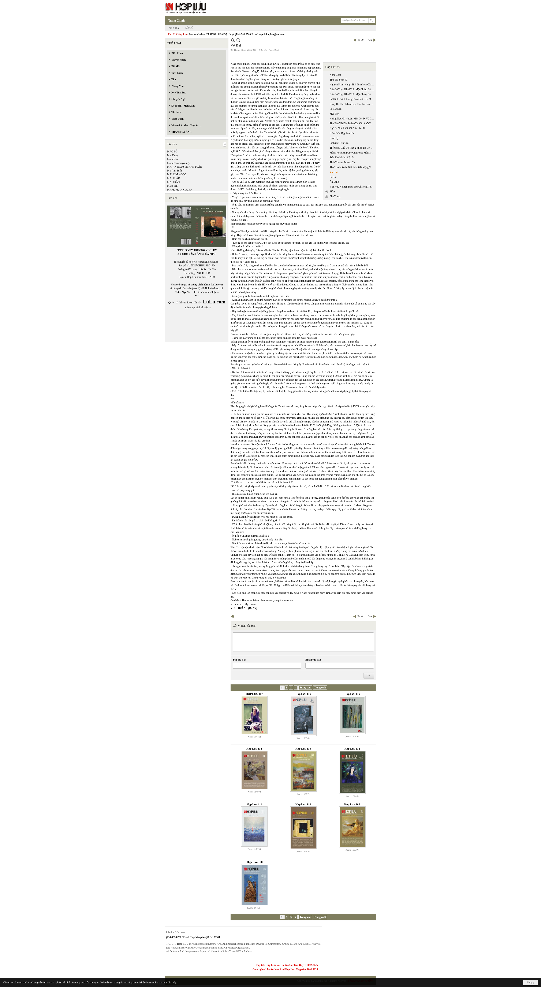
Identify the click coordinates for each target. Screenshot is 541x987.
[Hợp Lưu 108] (255, 885)
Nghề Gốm (335, 74)
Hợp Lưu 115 (352, 693)
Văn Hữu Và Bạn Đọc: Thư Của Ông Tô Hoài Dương (352, 186)
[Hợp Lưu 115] (352, 714)
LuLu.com (217, 284)
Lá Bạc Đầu (336, 108)
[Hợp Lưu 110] (303, 828)
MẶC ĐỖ (172, 151)
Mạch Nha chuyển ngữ (178, 163)
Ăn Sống (334, 181)
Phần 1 (333, 191)
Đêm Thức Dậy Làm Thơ (342, 133)
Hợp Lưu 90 (332, 67)
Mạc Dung (172, 155)
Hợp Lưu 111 (254, 804)
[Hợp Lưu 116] (303, 715)
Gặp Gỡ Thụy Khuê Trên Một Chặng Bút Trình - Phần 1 (352, 89)
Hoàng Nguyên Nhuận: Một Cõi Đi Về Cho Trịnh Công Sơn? (352, 118)
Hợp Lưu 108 (255, 862)
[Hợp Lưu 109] (352, 827)
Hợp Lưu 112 (352, 748)
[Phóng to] (238, 40)
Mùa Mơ (334, 113)
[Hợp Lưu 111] (254, 826)
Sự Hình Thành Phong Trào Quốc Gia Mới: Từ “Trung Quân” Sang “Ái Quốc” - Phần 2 (352, 99)
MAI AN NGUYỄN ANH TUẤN (184, 166)
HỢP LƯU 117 (254, 693)
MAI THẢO (173, 178)
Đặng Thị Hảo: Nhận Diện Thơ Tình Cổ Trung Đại (352, 104)
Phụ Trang (335, 196)
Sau (370, 39)
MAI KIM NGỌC (176, 174)
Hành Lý (334, 138)
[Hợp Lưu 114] (254, 770)
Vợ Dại (333, 172)
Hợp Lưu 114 (254, 748)
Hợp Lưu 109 (352, 804)
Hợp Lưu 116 (303, 693)
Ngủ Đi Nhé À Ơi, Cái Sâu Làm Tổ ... (349, 128)
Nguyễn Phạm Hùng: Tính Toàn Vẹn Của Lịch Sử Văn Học (352, 84)
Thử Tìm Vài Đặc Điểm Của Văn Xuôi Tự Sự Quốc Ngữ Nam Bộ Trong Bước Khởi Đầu (352, 123)
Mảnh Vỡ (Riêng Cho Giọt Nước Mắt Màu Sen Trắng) (352, 152)
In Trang (233, 616)
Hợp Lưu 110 (303, 804)
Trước (361, 39)
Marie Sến (172, 185)
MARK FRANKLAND (179, 189)
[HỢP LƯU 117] (254, 715)
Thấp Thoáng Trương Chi (342, 162)
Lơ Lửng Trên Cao (339, 142)
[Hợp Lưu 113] (303, 771)
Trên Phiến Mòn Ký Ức (342, 157)
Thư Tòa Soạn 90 (338, 79)
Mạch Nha (172, 159)
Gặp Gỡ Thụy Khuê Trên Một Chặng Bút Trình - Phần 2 (352, 94)
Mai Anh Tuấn (174, 170)
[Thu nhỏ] (233, 40)
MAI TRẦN (173, 182)
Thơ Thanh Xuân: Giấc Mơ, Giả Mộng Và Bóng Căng (352, 167)
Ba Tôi (333, 176)
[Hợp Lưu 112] (352, 772)
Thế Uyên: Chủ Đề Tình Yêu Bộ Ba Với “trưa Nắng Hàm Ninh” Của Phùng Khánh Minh (352, 147)
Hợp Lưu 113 (303, 748)
